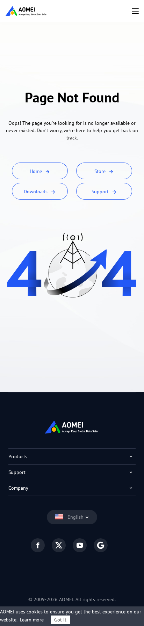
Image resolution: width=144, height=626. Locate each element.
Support (101, 191)
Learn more (32, 620)
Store (100, 171)
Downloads (36, 191)
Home (36, 171)
